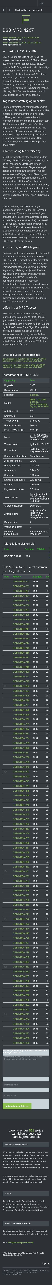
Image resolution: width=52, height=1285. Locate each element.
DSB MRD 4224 (21, 691)
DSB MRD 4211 (21, 629)
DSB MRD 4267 (21, 895)
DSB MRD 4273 (21, 924)
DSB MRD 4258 (21, 852)
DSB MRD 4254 (21, 833)
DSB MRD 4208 (21, 615)
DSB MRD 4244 (21, 786)
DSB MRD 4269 (21, 905)
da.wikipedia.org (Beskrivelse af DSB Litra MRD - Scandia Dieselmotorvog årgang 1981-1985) (25, 360)
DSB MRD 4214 (21, 643)
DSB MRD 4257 (21, 848)
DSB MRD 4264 (21, 881)
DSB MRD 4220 (21, 672)
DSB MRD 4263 (21, 876)
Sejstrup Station (16, 10)
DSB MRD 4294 (21, 1019)
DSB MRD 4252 (21, 824)
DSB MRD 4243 (21, 781)
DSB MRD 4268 (21, 900)
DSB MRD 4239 (21, 762)
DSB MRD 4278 (21, 947)
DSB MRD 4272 (21, 919)
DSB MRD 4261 (21, 866)
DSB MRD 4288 (21, 990)
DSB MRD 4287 (21, 986)
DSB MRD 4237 (21, 752)
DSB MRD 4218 (21, 662)
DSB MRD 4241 (21, 771)
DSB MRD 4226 (21, 700)
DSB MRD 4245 (21, 791)
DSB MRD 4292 (21, 1009)
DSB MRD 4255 (21, 838)
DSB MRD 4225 (21, 695)
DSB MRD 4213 (21, 638)
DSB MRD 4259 (21, 857)
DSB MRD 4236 (21, 748)
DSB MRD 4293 (21, 1014)
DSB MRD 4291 (21, 1005)
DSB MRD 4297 (21, 1033)
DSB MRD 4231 (21, 724)
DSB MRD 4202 (21, 586)
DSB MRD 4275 (21, 933)
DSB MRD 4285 (21, 976)
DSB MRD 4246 (21, 795)
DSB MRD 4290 (21, 1000)
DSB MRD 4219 (21, 667)
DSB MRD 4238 (21, 757)
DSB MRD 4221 (21, 676)
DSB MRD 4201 (21, 581)
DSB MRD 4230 (21, 719)
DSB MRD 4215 (21, 648)
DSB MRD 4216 (21, 653)
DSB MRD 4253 (21, 829)
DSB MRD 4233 (21, 733)
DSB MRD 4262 (21, 871)
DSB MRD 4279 (21, 952)
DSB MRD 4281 (21, 962)
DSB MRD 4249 (21, 810)
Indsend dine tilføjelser (17, 1106)
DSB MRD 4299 (21, 1043)
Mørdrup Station (33, 10)
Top (43, 1263)
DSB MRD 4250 (21, 814)
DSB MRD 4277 (21, 943)
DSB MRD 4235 (21, 743)
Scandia (34, 395)
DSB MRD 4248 (21, 805)
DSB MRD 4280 (21, 957)
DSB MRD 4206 (21, 605)
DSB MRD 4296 (21, 1028)
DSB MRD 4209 (21, 619)
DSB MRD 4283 (21, 971)
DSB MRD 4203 (21, 591)
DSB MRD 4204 (21, 596)
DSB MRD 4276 (21, 938)
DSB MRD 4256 (21, 843)
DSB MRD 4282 (21, 966)
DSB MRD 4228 (21, 710)
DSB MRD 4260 (21, 862)
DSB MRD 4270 (21, 909)
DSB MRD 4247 (21, 800)
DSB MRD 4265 (21, 886)
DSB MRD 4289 (21, 995)
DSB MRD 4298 (21, 1038)
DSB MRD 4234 (21, 738)
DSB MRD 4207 (21, 610)
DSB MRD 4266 (21, 890)
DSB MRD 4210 (21, 624)
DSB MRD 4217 (21, 657)
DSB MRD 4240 (21, 767)
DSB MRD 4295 (21, 1024)
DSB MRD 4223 (21, 686)
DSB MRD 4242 (21, 776)
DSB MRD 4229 (21, 714)
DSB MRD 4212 (21, 634)
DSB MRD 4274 (21, 928)
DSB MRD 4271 (21, 914)
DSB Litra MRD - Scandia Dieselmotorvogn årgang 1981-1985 (39, 403)
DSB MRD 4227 (21, 705)
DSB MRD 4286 (21, 981)
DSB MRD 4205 (21, 600)
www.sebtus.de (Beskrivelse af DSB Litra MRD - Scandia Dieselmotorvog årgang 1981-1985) (24, 366)
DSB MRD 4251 (21, 819)
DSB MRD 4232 (21, 729)
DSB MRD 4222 (21, 681)
